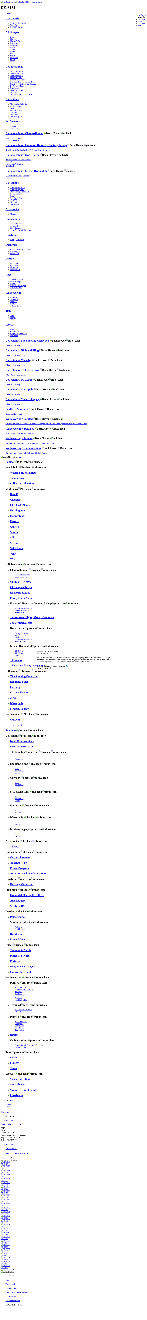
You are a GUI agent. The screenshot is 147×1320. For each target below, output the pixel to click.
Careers (140, 21)
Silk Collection (29, 433)
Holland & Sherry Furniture (20, 249)
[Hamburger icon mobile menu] (8, 2)
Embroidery (13, 218)
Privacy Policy (11, 1288)
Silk (11, 54)
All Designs (12, 32)
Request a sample (7, 1120)
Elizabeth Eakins (16, 78)
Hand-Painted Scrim (79, 424)
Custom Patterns (16, 224)
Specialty (14, 266)
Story (7, 1102)
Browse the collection (9, 1160)
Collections (12, 99)
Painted (13, 298)
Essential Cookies (43, 666)
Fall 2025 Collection (17, 27)
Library (10, 324)
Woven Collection (12, 160)
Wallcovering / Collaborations (23, 448)
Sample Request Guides (18, 334)
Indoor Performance (13, 140)
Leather (10, 258)
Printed (13, 302)
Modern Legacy (16, 117)
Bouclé (12, 37)
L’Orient (9, 162)
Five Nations (31, 443)
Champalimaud (16, 71)
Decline (47, 668)
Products (9, 178)
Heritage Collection (17, 240)
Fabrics (8, 13)
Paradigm (68, 424)
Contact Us (10, 1276)
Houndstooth (15, 45)
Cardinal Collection (30, 150)
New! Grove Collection (14, 150)
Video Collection (16, 329)
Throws (13, 214)
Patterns (13, 284)
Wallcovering (13, 292)
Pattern (12, 47)
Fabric (8, 345)
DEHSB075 (11, 1148)
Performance (13, 121)
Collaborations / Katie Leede (23, 154)
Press (140, 25)
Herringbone (14, 43)
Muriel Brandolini (17, 90)
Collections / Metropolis (20, 389)
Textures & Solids (16, 279)
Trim (8, 310)
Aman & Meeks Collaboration (21, 230)
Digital (12, 304)
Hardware (12, 234)
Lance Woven (15, 270)
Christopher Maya (16, 76)
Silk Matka (18, 176)
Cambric (26, 176)
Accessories (12, 209)
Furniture (11, 244)
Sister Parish (40, 443)
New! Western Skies (17, 188)
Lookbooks (14, 336)
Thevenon (13, 92)
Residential (14, 268)
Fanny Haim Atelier (17, 80)
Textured (14, 300)
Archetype (41, 424)
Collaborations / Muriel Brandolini (26, 170)
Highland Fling (15, 106)
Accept (40, 668)
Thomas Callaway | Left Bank (21, 94)
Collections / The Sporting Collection (27, 340)
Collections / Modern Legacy (23, 399)
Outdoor (13, 126)
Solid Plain (14, 58)
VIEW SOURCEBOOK (17, 1153)
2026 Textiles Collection (14, 433)
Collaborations (14, 66)
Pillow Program (15, 228)
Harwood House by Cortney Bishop (24, 82)
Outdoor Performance (13, 138)
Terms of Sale (11, 1284)
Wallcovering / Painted (19, 418)
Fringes (13, 318)
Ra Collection (11, 166)
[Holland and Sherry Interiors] (28, 2)
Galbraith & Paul (16, 288)
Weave (12, 62)
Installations (141, 15)
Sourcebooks (15, 332)
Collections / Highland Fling (22, 350)
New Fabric (12, 18)
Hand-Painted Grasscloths (27, 424)
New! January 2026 (17, 190)
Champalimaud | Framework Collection (20, 453)
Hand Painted (18, 414)
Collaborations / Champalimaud (24, 133)
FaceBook (4, 1158)
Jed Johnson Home (17, 86)
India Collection (25, 160)
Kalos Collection (44, 150)
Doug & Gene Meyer (18, 286)
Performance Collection (14, 164)
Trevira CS (14, 128)
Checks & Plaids (16, 41)
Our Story (141, 19)
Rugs (8, 274)
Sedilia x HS (14, 254)
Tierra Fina (14, 25)
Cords (12, 316)
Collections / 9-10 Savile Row (23, 369)
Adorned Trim (15, 226)
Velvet (12, 60)
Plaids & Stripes (16, 282)
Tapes (12, 320)
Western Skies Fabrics (18, 23)
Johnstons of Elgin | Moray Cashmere (23, 84)
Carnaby (13, 108)
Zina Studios (50, 443)
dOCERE (13, 112)
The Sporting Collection (19, 104)
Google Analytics (59, 666)
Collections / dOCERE (19, 379)
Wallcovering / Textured (20, 428)
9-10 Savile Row (16, 110)
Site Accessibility (12, 1297)
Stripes (12, 56)
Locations (141, 23)
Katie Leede (15, 88)
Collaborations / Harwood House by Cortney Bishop (36, 145)
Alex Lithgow (15, 252)
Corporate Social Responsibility (17, 1292)
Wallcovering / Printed (19, 438)
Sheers (12, 51)
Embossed (9, 414)
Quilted (13, 49)
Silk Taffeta (10, 176)
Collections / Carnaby (18, 360)
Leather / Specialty (17, 409)
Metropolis (14, 114)
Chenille (13, 39)
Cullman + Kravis (16, 74)
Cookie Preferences (13, 1301)
